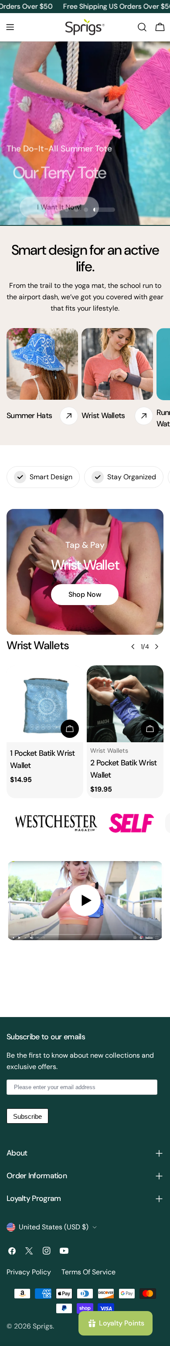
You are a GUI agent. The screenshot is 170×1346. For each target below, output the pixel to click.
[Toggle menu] (10, 27)
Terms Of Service (88, 1272)
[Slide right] (156, 647)
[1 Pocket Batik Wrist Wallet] (45, 703)
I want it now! (59, 200)
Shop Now (84, 594)
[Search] (142, 27)
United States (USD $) (53, 1227)
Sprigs (43, 1326)
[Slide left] (133, 647)
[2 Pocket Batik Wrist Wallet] (125, 703)
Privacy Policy (29, 1272)
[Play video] (85, 900)
